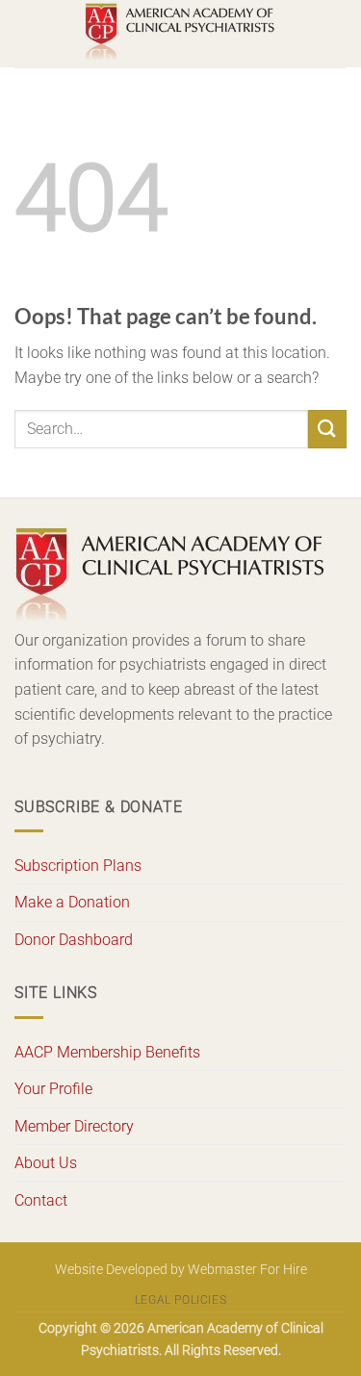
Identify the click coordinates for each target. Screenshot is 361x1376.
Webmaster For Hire (247, 1269)
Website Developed (111, 1269)
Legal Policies (181, 1300)
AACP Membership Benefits (107, 1052)
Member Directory (74, 1126)
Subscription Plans (78, 865)
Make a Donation (72, 902)
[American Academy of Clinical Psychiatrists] (180, 33)
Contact (40, 1200)
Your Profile (53, 1089)
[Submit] (327, 428)
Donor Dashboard (73, 939)
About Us (45, 1163)
